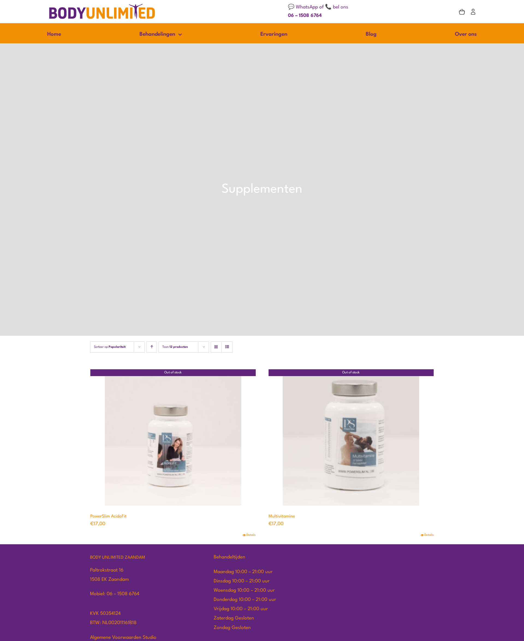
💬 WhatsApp (303, 7)
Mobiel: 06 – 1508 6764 (114, 594)
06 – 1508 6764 (305, 15)
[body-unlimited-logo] (102, 5)
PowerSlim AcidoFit (108, 516)
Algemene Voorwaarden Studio (123, 637)
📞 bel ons (336, 7)
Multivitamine (282, 516)
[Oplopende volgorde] (151, 347)
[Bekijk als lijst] (227, 347)
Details (251, 535)
